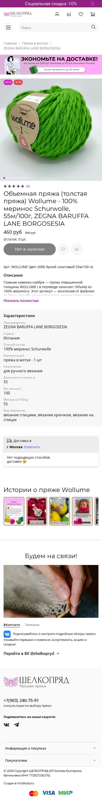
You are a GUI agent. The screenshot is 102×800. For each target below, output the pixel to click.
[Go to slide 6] (21, 178)
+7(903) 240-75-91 (21, 700)
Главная (10, 43)
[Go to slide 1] (4, 178)
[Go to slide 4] (14, 178)
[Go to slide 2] (7, 178)
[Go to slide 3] (11, 178)
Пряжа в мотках (35, 43)
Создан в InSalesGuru (19, 783)
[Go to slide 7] (24, 178)
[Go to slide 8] (27, 178)
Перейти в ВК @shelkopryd (29, 653)
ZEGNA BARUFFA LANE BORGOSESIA (32, 48)
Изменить (32, 447)
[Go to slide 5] (17, 178)
